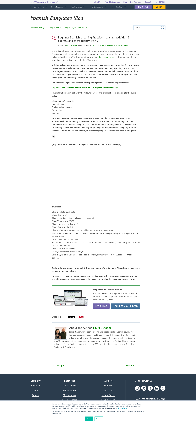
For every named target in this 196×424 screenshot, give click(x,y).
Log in (159, 7)
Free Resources (69, 400)
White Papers (69, 390)
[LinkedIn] (156, 388)
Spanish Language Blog (57, 18)
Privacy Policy (122, 408)
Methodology (69, 395)
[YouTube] (162, 388)
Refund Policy (108, 395)
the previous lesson (106, 57)
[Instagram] (137, 388)
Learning (95, 45)
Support (108, 386)
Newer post (131, 366)
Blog (35, 390)
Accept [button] (89, 419)
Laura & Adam (71, 45)
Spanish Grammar (106, 45)
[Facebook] (150, 388)
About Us (35, 386)
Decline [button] (98, 419)
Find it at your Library (125, 306)
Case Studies (70, 386)
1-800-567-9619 (160, 2)
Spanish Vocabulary (122, 45)
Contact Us (108, 390)
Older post (60, 366)
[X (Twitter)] (143, 388)
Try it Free (143, 7)
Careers (35, 395)
